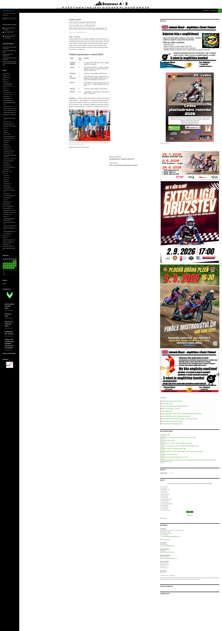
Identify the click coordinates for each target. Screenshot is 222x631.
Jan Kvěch (164, 488)
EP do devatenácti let (8, 136)
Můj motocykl (6, 204)
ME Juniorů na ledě (7, 160)
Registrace (206, 10)
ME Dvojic (5, 148)
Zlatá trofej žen (6, 201)
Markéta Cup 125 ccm (8, 210)
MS (3, 173)
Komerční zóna (6, 86)
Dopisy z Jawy (6, 73)
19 (7, 267)
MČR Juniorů (6, 106)
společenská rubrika (7, 246)
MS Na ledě (6, 197)
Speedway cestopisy (7, 242)
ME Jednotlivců (7, 153)
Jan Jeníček (165, 486)
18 (5, 267)
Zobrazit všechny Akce (9, 353)
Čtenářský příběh (7, 83)
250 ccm (5, 177)
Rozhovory (5, 235)
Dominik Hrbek (166, 489)
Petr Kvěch (164, 491)
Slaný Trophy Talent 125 (9, 225)
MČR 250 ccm (6, 94)
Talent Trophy (6, 233)
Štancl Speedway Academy (9, 248)
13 (9, 265)
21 (11, 267)
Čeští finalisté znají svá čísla (167, 440)
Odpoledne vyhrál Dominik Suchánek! (172, 401)
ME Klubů (5, 162)
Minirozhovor (6, 171)
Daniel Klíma (165, 507)
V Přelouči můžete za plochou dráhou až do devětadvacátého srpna (10, 63)
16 (15, 265)
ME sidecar (5, 169)
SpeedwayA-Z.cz (8, 11)
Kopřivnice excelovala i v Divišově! (171, 408)
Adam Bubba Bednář (167, 504)
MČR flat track (6, 98)
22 (13, 267)
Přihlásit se (214, 10)
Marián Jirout (165, 500)
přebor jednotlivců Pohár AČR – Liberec (9, 306)
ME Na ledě (6, 165)
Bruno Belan (165, 505)
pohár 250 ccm (6, 214)
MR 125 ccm (6, 121)
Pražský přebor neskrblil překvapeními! (172, 423)
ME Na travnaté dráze (8, 167)
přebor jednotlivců (7, 124)
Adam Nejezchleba (166, 499)
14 (11, 265)
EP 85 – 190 (6, 134)
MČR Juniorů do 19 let (8, 108)
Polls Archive (163, 518)
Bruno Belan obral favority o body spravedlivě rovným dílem (176, 443)
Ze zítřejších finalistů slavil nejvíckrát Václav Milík (173, 448)
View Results (189, 515)
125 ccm (5, 175)
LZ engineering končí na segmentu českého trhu (121, 158)
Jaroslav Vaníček (166, 510)
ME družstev (6, 146)
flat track (5, 179)
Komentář (5, 81)
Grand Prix (5, 77)
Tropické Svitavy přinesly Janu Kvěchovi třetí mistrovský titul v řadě (178, 437)
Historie (4, 79)
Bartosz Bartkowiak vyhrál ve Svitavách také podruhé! (176, 416)
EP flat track (6, 140)
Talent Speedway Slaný (8, 231)
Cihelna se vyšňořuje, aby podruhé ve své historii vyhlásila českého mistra (179, 446)
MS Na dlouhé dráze (8, 195)
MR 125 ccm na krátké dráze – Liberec (9, 324)
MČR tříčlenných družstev (9, 118)
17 (3, 267)
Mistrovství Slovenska (8, 212)
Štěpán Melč (165, 496)
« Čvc (4, 274)
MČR (4, 88)
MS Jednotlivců (7, 187)
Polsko (5, 216)
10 (3, 265)
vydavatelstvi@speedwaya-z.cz (172, 536)
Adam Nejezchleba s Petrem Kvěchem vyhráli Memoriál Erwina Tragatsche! (181, 413)
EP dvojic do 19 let (7, 138)
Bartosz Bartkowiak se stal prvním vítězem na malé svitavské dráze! (179, 418)
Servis (4, 237)
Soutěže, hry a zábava (7, 239)
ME (3, 128)
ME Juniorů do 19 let (8, 158)
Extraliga (5, 75)
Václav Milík (164, 497)
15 (13, 265)
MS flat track (6, 185)
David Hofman (165, 502)
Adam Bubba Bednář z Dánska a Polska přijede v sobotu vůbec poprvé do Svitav (181, 451)
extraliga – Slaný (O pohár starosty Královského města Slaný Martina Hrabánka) (9, 343)
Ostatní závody (6, 208)
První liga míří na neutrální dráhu (168, 454)
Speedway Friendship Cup (9, 227)
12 (7, 265)
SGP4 (4, 199)
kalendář (72, 19)
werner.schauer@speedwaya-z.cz (168, 558)
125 (4, 130)
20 (9, 267)
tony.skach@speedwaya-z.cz (167, 546)
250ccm (5, 132)
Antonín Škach (82, 32)
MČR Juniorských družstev (9, 102)
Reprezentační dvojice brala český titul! (172, 421)
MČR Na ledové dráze (8, 112)
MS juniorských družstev (9, 190)
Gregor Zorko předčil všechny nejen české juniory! (175, 406)
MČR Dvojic (6, 96)
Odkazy (4, 283)
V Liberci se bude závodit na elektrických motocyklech (123, 164)
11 (5, 265)
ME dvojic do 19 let (7, 151)
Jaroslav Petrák (166, 494)
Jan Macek (164, 493)
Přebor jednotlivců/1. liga (9, 126)
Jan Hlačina (165, 508)
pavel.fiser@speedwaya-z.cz (167, 552)
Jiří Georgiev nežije (165, 434)
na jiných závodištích (7, 206)
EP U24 (5, 142)
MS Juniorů (6, 193)
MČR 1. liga (6, 92)
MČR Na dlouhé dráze (8, 110)
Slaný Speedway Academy (9, 222)
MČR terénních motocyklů (9, 114)
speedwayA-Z (6, 244)
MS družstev (6, 183)
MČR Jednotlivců (7, 100)
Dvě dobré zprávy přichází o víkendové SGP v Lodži (173, 457)
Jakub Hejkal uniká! (167, 403)
